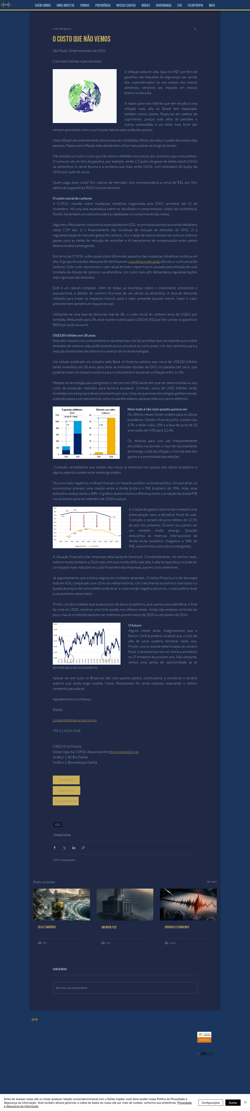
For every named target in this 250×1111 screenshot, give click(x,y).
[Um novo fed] (125, 905)
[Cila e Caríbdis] (61, 904)
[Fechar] (245, 1102)
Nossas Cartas (62, 834)
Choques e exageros (177, 927)
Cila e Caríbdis (47, 927)
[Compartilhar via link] (83, 848)
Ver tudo (211, 881)
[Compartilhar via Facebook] (54, 848)
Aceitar (233, 1103)
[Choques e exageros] (188, 904)
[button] (65, 5)
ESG (57, 824)
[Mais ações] (195, 28)
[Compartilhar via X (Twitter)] (64, 848)
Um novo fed (108, 927)
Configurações (211, 1103)
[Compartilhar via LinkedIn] (74, 848)
